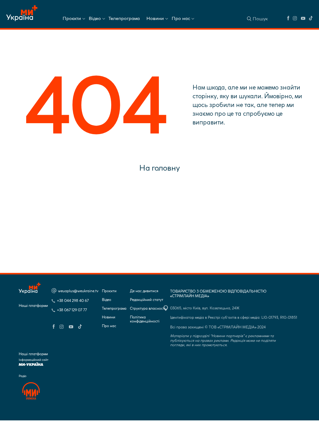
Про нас (181, 18)
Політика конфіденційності (145, 319)
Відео (95, 18)
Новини (155, 18)
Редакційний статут (146, 300)
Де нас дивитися (144, 291)
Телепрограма (124, 18)
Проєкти (72, 18)
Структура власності (147, 309)
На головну (159, 167)
